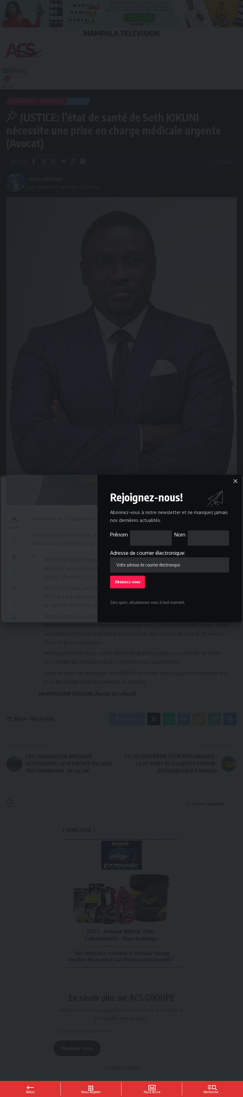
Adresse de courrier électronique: (147, 553)
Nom (179, 534)
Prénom (119, 534)
